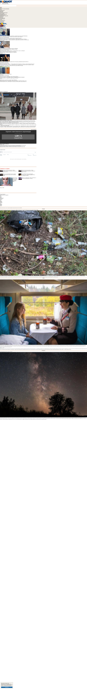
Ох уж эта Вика (2, 40)
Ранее (8, 154)
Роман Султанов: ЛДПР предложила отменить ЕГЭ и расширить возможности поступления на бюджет (52, 348)
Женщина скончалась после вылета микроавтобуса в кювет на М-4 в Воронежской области (34, 345)
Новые (1, 154)
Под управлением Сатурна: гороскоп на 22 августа (6, 351)
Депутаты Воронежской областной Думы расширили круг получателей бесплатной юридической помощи (34, 419)
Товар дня (1, 66)
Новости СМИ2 (2, 187)
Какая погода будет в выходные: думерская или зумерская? (8, 52)
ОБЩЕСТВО (1, 16)
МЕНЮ (1, 7)
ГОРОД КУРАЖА (2, 10)
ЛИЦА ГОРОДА (2, 13)
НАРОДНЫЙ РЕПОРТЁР (3, 14)
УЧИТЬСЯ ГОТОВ (4, 24)
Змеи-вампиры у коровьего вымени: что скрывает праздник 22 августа (63, 349)
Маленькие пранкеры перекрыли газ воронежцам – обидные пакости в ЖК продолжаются (13, 349)
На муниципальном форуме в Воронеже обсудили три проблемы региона (71, 418)
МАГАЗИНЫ (4, 27)
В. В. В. (1, 78)
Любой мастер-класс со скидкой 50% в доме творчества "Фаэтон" (9, 76)
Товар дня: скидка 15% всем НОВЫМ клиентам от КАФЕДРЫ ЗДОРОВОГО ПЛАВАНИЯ (12, 77)
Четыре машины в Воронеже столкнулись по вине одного (35, 418)
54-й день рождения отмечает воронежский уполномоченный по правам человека (45, 349)
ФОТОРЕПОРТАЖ (2, 20)
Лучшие (4, 154)
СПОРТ (1, 19)
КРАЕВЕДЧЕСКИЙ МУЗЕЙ (3, 12)
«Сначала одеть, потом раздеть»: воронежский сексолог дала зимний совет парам (11, 65)
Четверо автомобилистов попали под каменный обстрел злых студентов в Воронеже (18, 418)
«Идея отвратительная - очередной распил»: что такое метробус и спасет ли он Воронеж (12, 50)
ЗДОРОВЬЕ (1, 11)
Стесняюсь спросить (3, 53)
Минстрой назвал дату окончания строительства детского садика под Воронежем (52, 418)
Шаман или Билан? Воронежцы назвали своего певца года (8, 51)
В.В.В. (1, 9)
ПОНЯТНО (7, 687)
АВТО (4, 25)
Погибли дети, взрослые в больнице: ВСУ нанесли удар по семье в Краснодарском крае (11, 348)
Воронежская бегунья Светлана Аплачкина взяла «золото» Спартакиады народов (56, 345)
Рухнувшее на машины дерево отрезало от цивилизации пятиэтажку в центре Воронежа (76, 345)
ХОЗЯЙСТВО (2, 21)
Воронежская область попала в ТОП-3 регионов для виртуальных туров (10, 146)
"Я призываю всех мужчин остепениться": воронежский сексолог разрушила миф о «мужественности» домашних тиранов (17, 64)
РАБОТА (5, 23)
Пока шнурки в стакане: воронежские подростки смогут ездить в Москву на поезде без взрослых (11, 345)
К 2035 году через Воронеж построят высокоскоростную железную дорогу (10, 145)
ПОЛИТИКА (1, 17)
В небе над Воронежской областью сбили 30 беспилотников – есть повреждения (31, 348)
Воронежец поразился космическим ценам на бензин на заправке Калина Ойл (10, 38)
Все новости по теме (3, 37)
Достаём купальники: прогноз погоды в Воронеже (29, 349)
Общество (1, 91)
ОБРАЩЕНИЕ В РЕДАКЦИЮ (4, 15)
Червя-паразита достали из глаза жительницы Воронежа (15, 419)
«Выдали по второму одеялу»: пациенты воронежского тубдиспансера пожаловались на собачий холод (14, 39)
